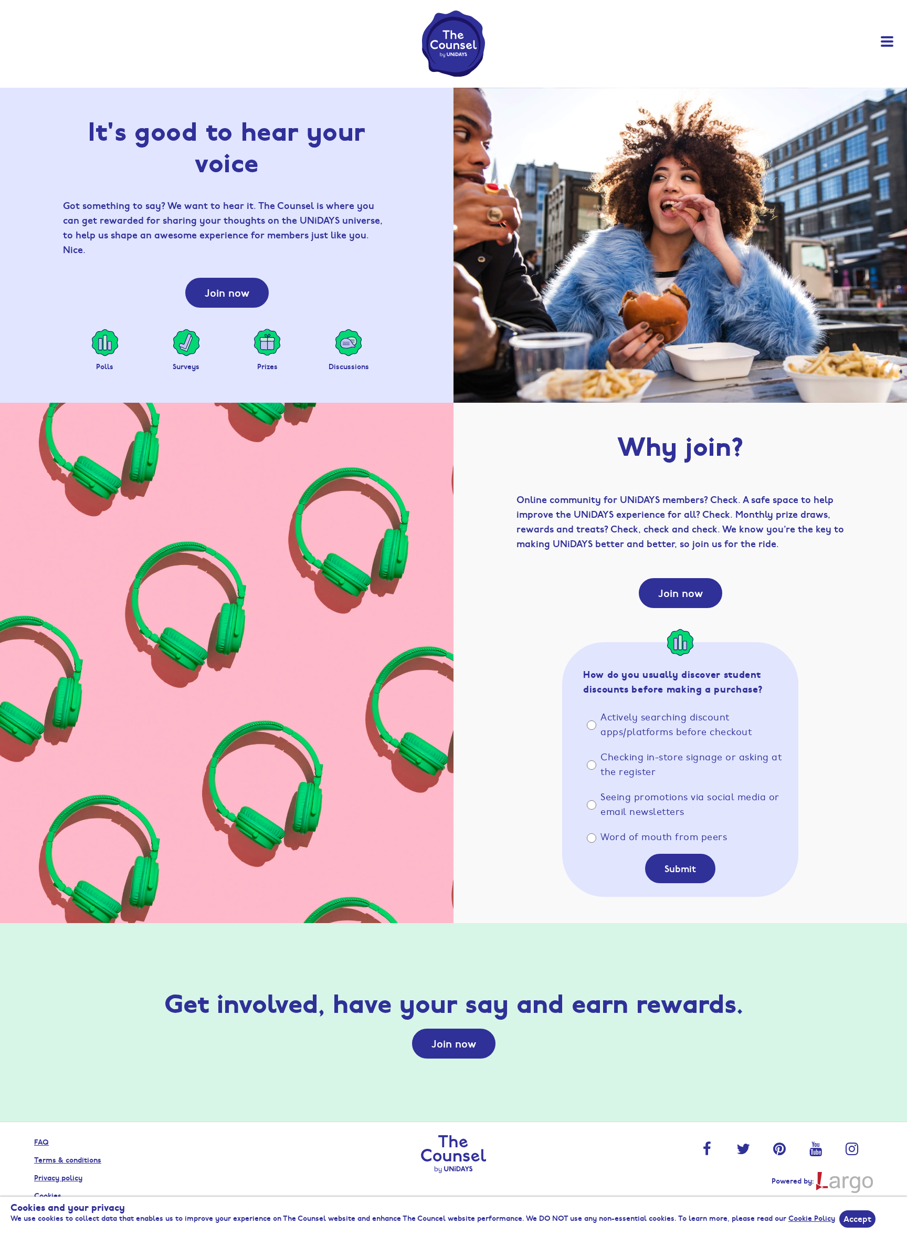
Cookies (47, 1195)
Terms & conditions (67, 1159)
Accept (857, 1218)
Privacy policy (58, 1177)
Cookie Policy (811, 1217)
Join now (227, 292)
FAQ (41, 1141)
